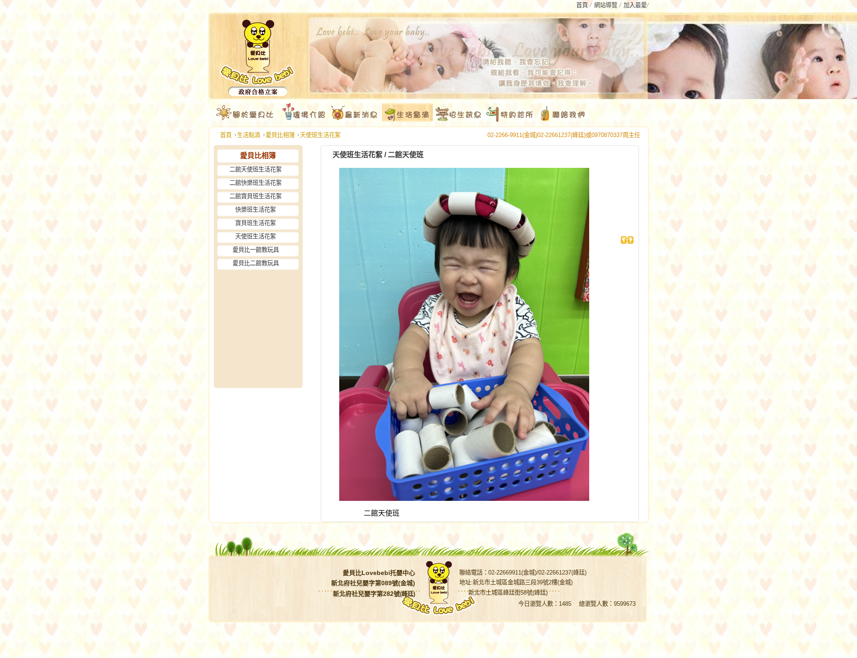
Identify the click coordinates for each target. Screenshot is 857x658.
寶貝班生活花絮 (255, 223)
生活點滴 (248, 135)
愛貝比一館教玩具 (256, 249)
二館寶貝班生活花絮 (255, 196)
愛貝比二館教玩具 (256, 263)
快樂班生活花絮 (255, 209)
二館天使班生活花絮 (255, 169)
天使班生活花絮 (320, 135)
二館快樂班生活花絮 (255, 182)
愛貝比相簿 (280, 135)
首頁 (226, 135)
